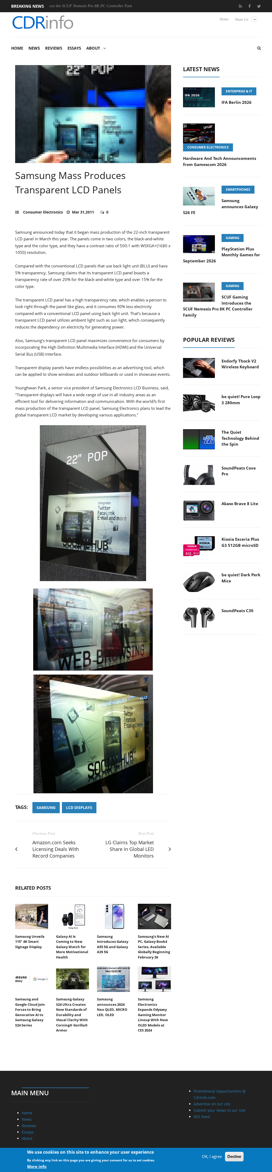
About (93, 48)
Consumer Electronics (43, 212)
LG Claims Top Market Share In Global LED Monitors (129, 849)
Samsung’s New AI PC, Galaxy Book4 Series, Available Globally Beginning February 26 (154, 947)
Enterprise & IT (239, 91)
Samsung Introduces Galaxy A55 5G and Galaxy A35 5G (112, 944)
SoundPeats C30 (237, 610)
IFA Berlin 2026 (125, 6)
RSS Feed (202, 1116)
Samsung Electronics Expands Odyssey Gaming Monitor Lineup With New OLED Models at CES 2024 (153, 1015)
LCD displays (79, 807)
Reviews (53, 48)
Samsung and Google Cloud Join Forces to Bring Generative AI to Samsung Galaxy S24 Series (30, 1012)
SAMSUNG (46, 807)
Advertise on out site (212, 1103)
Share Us (241, 20)
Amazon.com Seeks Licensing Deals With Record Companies (55, 849)
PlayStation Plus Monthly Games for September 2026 (221, 254)
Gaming (232, 238)
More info (36, 1166)
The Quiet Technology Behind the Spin (240, 438)
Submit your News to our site (219, 1110)
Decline (234, 1156)
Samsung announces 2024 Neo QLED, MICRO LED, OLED (112, 1007)
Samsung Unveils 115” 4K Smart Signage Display (29, 941)
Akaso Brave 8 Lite (240, 503)
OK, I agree (212, 1156)
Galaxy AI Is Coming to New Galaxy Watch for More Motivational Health (72, 947)
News (34, 48)
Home (224, 19)
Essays (74, 48)
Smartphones (238, 189)
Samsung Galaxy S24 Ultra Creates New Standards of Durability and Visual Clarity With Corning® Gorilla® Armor (72, 1015)
